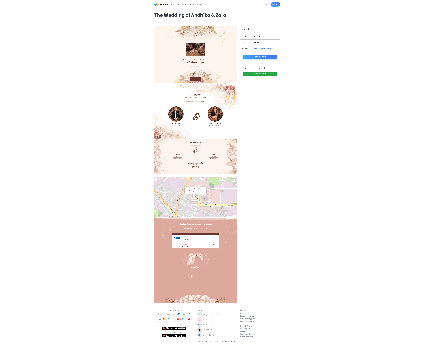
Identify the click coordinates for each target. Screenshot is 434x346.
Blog (204, 4)
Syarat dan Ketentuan (248, 334)
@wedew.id (207, 319)
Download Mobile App (248, 321)
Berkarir (243, 331)
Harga (191, 4)
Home (173, 4)
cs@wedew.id (208, 335)
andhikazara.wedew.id (262, 48)
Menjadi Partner (246, 326)
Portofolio (182, 4)
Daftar (275, 4)
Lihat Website (260, 56)
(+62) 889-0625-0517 (211, 314)
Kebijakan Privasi (246, 337)
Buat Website (260, 73)
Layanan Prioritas (247, 316)
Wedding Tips (245, 328)
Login (266, 4)
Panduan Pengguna (247, 318)
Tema (198, 4)
